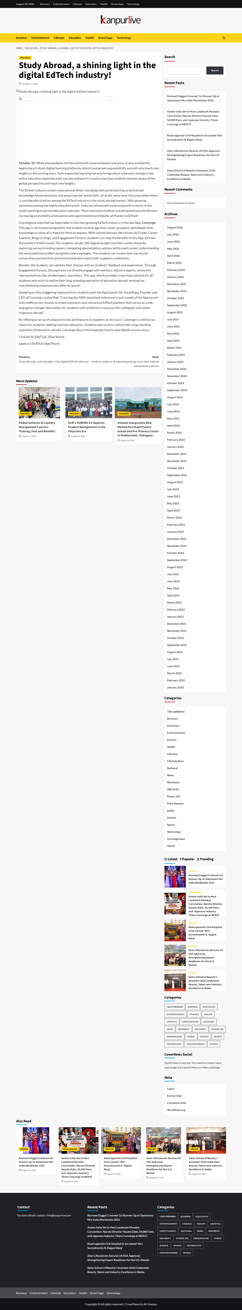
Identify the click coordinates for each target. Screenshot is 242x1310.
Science (171, 817)
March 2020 (174, 673)
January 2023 (175, 531)
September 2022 (177, 560)
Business (45, 3)
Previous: (54, 359)
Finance (171, 739)
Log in (170, 1088)
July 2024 (173, 404)
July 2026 (173, 234)
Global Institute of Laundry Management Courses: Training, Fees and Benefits (37, 427)
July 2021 (173, 659)
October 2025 (175, 298)
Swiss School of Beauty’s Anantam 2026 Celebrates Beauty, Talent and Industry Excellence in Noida (191, 174)
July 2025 (173, 319)
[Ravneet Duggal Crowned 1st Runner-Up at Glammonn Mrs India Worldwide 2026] (175, 876)
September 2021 (177, 645)
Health (104, 3)
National (172, 768)
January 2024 (175, 446)
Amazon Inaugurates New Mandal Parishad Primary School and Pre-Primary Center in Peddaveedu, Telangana (138, 429)
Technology (133, 3)
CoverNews (132, 1304)
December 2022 (176, 538)
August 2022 (175, 567)
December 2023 (176, 453)
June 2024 (173, 411)
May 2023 (173, 503)
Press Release (175, 803)
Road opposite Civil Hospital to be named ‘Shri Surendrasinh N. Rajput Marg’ (194, 137)
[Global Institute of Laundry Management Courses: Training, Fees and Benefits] (39, 402)
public (170, 810)
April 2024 (173, 425)
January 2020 (175, 687)
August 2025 (175, 312)
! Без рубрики (175, 711)
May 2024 (173, 418)
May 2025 (173, 333)
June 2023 (173, 496)
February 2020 (176, 680)
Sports (171, 824)
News (170, 775)
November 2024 (177, 376)
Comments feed (176, 1102)
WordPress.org (176, 1109)
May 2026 (173, 248)
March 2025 (174, 347)
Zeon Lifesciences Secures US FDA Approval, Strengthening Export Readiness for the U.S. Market (193, 155)
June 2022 (173, 581)
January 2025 (175, 361)
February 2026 (176, 269)
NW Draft (173, 789)
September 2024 (177, 390)
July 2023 (173, 489)
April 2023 (173, 510)
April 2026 (173, 255)
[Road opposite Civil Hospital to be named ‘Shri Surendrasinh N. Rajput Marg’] (175, 930)
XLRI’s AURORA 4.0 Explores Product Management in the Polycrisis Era (86, 427)
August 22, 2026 (29, 1170)
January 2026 (175, 276)
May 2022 (173, 588)
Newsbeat (173, 782)
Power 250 (173, 796)
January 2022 (175, 616)
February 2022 (176, 609)
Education (91, 3)
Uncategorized (176, 838)
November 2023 (177, 460)
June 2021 (173, 666)
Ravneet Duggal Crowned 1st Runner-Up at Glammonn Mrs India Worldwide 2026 (193, 98)
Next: (125, 361)
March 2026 (174, 262)
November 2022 (177, 545)
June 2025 (173, 326)
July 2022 (173, 574)
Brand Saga (117, 3)
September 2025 (177, 305)
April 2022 (173, 595)
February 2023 (176, 524)
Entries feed (174, 1095)
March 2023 (174, 517)
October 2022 (175, 553)
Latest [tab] (172, 859)
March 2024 (174, 432)
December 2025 (176, 284)
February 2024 (176, 439)
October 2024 (175, 383)
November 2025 (177, 291)
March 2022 (174, 602)
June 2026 (173, 241)
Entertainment (61, 3)
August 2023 (175, 482)
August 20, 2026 (78, 436)
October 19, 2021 (30, 83)
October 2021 (175, 637)
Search (169, 56)
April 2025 (173, 340)
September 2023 (177, 475)
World (171, 846)
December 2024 (176, 368)
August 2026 (175, 227)
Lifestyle (77, 3)
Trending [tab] (206, 859)
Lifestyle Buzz (175, 761)
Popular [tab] (188, 859)
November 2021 (177, 630)
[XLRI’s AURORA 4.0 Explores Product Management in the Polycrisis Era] (88, 402)
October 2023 (175, 468)
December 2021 (176, 623)
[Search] (224, 38)
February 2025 (176, 354)
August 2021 (175, 652)
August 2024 (175, 397)
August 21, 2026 (29, 436)
